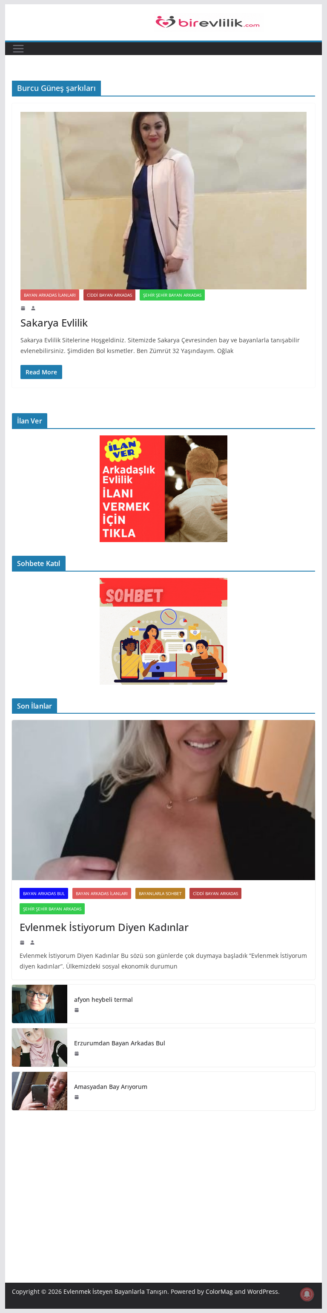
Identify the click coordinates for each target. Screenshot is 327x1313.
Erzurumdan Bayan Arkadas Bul (119, 1043)
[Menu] (18, 48)
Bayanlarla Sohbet (160, 893)
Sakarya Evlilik (54, 322)
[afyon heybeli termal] (39, 1004)
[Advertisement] (164, 1183)
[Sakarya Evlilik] (163, 200)
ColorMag (219, 1291)
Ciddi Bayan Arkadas (109, 295)
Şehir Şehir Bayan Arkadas (172, 295)
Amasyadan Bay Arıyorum (110, 1086)
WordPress (262, 1291)
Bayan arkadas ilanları (50, 295)
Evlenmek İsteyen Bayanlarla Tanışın (115, 1291)
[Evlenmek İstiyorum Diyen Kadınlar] (164, 800)
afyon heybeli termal (103, 999)
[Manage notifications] (307, 1294)
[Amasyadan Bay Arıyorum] (39, 1091)
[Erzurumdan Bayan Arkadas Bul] (39, 1047)
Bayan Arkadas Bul (44, 893)
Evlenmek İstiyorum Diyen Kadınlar (104, 927)
